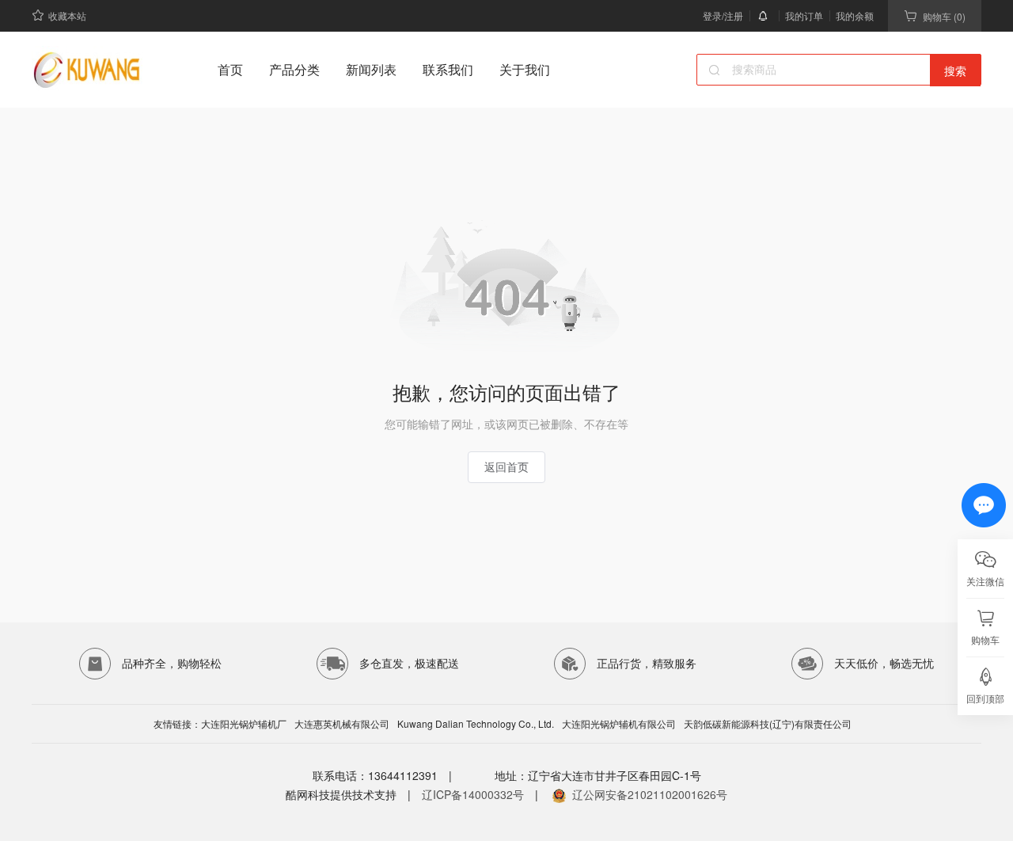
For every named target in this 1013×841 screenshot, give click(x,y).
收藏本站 (67, 15)
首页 (230, 69)
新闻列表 (371, 69)
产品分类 (294, 69)
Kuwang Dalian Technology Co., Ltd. (475, 723)
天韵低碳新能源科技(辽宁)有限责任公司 (768, 723)
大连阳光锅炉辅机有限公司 (619, 723)
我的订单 (804, 15)
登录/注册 (723, 15)
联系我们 (448, 69)
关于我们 (524, 69)
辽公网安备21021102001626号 (649, 794)
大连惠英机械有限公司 (341, 723)
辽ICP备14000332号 (473, 794)
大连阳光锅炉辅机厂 (243, 723)
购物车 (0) (944, 16)
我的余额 (855, 15)
